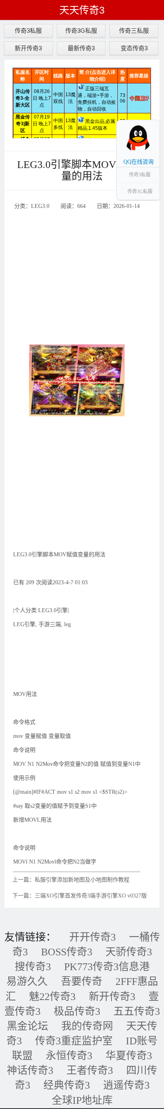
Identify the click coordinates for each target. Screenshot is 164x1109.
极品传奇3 (77, 1011)
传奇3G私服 (81, 30)
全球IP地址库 (82, 1100)
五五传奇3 (136, 1011)
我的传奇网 (87, 1026)
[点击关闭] (151, 120)
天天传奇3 (82, 10)
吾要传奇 (81, 981)
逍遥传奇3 (126, 1085)
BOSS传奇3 (66, 952)
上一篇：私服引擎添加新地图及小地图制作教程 (70, 880)
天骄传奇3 (128, 952)
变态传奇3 (134, 48)
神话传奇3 (30, 1070)
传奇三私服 (134, 30)
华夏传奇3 (128, 1056)
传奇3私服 (28, 30)
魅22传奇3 (52, 996)
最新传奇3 (81, 48)
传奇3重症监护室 (74, 1041)
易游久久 (27, 981)
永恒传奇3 (69, 1056)
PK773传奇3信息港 (107, 967)
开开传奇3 (92, 937)
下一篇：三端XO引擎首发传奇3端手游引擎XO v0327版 (79, 896)
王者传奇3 (89, 1070)
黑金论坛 (27, 1026)
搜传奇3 (33, 967)
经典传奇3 (66, 1085)
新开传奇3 (28, 48)
